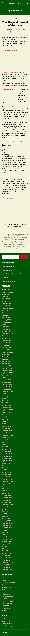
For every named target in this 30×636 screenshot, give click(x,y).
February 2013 (6, 518)
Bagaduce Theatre (10, 72)
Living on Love (6, 587)
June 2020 (5, 354)
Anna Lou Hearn (8, 234)
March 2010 (6, 551)
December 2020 (7, 347)
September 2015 (7, 461)
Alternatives (6, 580)
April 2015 (5, 470)
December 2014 (7, 477)
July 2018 (5, 396)
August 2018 (6, 394)
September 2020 (7, 352)
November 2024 (7, 306)
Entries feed (6, 621)
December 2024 (7, 303)
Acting (15, 18)
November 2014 (7, 479)
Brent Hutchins (12, 236)
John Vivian (7, 241)
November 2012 (7, 525)
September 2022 (7, 333)
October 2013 (6, 502)
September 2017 (7, 410)
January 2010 (6, 555)
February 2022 (6, 338)
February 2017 (6, 426)
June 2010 (5, 546)
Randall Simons (17, 246)
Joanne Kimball (22, 239)
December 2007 (7, 567)
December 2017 (7, 407)
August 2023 (6, 324)
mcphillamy (11, 29)
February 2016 (6, 449)
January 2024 (6, 320)
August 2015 (6, 463)
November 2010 (7, 539)
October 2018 (6, 389)
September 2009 (7, 562)
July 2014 (5, 486)
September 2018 (7, 391)
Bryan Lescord (21, 236)
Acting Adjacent (7, 270)
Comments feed (7, 623)
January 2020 (6, 366)
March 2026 (6, 290)
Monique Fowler (8, 244)
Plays (3, 589)
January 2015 (6, 474)
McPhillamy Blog (15, 3)
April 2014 (5, 491)
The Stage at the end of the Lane (15, 24)
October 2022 (6, 331)
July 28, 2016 (21, 29)
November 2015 (7, 456)
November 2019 (7, 370)
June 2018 (5, 398)
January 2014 (6, 495)
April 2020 (5, 359)
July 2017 (5, 414)
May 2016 (5, 442)
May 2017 (5, 419)
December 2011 (7, 528)
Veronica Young (12, 248)
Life (3, 585)
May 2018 (5, 400)
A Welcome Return (8, 266)
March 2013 (5, 516)
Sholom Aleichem (7, 596)
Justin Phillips (21, 241)
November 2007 (7, 569)
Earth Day (5, 277)
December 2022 (7, 329)
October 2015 (6, 458)
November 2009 (7, 560)
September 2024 (7, 308)
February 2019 (6, 380)
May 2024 (5, 313)
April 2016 (5, 444)
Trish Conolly (6, 605)
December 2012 (7, 523)
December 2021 (7, 340)
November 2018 (7, 387)
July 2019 (5, 375)
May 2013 (5, 511)
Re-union (5, 592)
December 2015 (7, 454)
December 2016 (7, 430)
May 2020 (5, 357)
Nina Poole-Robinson (18, 244)
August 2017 (6, 412)
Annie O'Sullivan (17, 234)
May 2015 (5, 467)
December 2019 (7, 368)
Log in (3, 619)
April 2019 (5, 377)
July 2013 (5, 507)
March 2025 (6, 299)
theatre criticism (7, 601)
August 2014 (6, 484)
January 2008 (6, 565)
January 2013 (6, 521)
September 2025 (7, 292)
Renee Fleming (6, 594)
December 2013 (7, 498)
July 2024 (5, 310)
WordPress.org (7, 626)
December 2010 (7, 537)
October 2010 (6, 541)
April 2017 (5, 421)
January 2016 (6, 451)
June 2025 (5, 294)
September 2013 (7, 504)
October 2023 (6, 322)
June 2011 (5, 530)
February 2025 (6, 301)
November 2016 (7, 433)
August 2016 (6, 437)
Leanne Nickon (8, 242)
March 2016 (5, 447)
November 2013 (7, 500)
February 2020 (6, 363)
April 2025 (5, 296)
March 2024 (6, 317)
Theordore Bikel (7, 603)
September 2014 (7, 481)
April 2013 (5, 514)
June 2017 (5, 417)
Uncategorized (7, 608)
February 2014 (6, 493)
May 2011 (5, 532)
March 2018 (5, 403)
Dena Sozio (13, 237)
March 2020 (6, 361)
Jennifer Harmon (12, 239)
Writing (4, 610)
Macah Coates (16, 242)
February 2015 (6, 472)
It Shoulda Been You (8, 582)
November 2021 (7, 343)
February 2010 (6, 553)
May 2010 (5, 548)
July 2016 (5, 440)
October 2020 (6, 350)
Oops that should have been (11, 281)
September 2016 (7, 435)
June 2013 (5, 509)
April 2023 (5, 327)
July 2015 (5, 465)
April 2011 (5, 534)
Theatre (4, 599)
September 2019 (7, 373)
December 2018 (7, 384)
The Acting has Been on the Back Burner (15, 274)
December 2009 (7, 558)
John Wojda (14, 241)
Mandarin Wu (24, 242)
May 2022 (5, 336)
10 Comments (16, 32)
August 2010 (6, 544)
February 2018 (6, 405)
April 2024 (5, 315)
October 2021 (6, 345)
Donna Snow (20, 237)
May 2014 (5, 488)
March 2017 (5, 424)
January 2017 (6, 428)
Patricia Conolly (8, 246)
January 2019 (6, 382)
